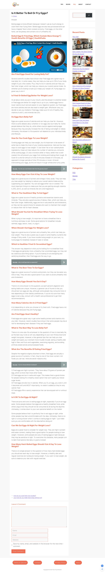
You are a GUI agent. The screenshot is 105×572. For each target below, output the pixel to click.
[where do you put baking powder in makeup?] (82, 62)
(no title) (75, 37)
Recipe (68, 4)
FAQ (74, 4)
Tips (62, 4)
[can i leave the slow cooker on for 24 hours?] (82, 44)
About (80, 4)
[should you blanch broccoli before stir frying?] (82, 150)
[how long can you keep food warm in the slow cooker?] (82, 113)
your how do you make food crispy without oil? (28, 498)
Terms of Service (20, 563)
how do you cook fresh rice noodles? (25, 496)
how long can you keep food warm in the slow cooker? (80, 122)
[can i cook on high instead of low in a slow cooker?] (82, 79)
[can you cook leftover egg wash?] (82, 133)
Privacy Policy (60, 563)
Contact (88, 4)
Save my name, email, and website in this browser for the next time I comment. (38, 545)
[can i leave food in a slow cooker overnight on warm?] (82, 96)
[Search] (89, 15)
